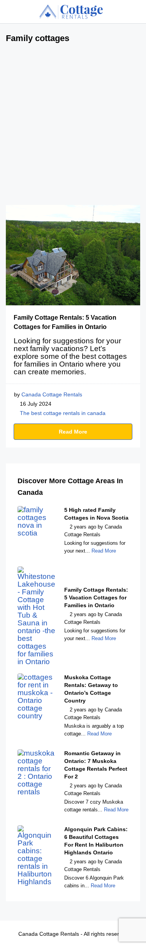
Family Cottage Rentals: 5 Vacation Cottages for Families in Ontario (96, 597)
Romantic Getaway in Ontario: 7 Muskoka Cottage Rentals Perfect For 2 (95, 765)
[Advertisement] (73, 128)
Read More (73, 432)
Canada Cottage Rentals (51, 394)
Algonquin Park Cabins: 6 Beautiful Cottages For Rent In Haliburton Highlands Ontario (96, 841)
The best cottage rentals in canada (63, 413)
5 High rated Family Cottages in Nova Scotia (96, 514)
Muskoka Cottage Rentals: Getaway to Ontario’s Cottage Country (91, 689)
